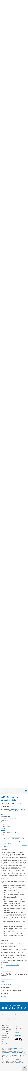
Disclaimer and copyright (15, 1052)
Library (3, 1021)
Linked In (6, 1008)
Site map (17, 1032)
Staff (3, 1039)
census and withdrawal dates (16, 809)
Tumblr (18, 1008)
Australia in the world (6, 979)
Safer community (5, 1031)
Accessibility (6, 1052)
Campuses (17, 1017)
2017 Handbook (5, 791)
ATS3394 (3, 996)
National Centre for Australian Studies (9, 818)
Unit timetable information (12, 965)
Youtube (21, 1008)
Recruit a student (5, 1027)
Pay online (4, 1017)
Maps (3, 1023)
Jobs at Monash (5, 1025)
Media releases (18, 1023)
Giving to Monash (6, 1043)
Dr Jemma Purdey (5, 821)
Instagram (3, 1008)
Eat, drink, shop (5, 1019)
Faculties (17, 1014)
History (3, 981)
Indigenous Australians (7, 1029)
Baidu (25, 1008)
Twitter (10, 1008)
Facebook (12, 1008)
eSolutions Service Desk (18, 1048)
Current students (5, 1037)
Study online (5, 1033)
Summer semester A (8, 826)
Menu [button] (2, 3)
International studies (6, 984)
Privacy (22, 1052)
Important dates (5, 1014)
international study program (17, 837)
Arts (2, 814)
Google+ (15, 1008)
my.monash (4, 1035)
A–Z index (17, 1019)
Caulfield (3, 830)
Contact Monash (18, 1021)
